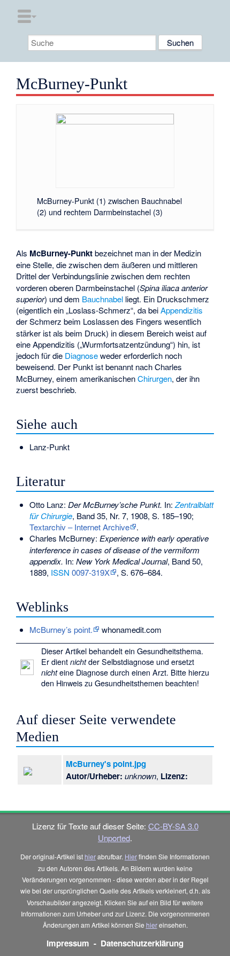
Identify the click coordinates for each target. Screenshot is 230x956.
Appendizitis (181, 310)
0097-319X (91, 572)
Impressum (68, 943)
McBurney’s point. (61, 629)
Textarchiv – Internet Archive (79, 526)
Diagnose (81, 355)
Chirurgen (154, 378)
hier (90, 856)
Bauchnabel (102, 298)
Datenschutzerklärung (142, 943)
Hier (131, 856)
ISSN (60, 572)
